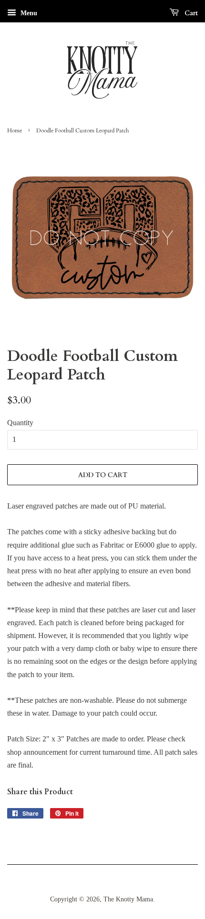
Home (14, 130)
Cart (190, 13)
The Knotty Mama (128, 899)
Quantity (20, 423)
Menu (28, 13)
